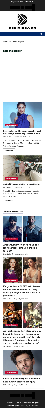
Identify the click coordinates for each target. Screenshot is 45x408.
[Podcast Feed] (33, 9)
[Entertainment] (15, 7)
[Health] (26, 7)
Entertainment (11, 125)
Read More (10, 149)
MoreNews (20, 405)
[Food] (30, 7)
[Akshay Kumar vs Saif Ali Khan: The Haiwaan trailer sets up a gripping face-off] (22, 229)
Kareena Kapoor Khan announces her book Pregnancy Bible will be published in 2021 (22, 115)
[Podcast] (33, 6)
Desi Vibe (8, 137)
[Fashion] (22, 7)
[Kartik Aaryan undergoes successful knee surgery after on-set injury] (22, 362)
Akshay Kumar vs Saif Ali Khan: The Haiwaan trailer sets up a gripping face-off (21, 247)
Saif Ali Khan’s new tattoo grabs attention (22, 168)
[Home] (11, 7)
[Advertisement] (22, 78)
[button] (3, 34)
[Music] (18, 7)
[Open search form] (41, 34)
